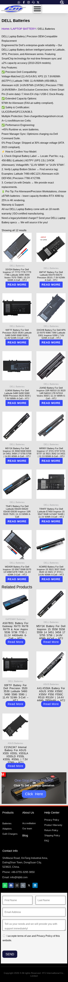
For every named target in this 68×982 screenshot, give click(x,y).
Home (5, 28)
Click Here (34, 794)
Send (10, 954)
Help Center (51, 812)
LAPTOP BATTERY (23, 28)
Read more (17, 284)
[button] (62, 2)
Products (8, 812)
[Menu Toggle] (37, 9)
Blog (25, 835)
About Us (28, 812)
